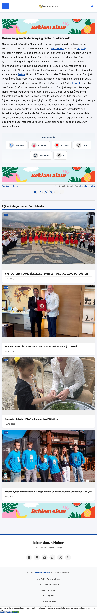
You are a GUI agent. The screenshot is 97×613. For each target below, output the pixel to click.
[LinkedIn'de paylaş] (51, 192)
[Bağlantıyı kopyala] (62, 192)
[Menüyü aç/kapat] (5, 6)
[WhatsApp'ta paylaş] (46, 192)
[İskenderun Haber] (48, 6)
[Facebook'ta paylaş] (35, 192)
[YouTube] (45, 557)
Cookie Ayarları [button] (6, 612)
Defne (21, 74)
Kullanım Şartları (48, 590)
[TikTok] (52, 557)
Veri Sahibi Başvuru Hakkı (48, 579)
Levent (76, 83)
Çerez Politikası (48, 601)
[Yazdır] (56, 192)
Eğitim (15, 186)
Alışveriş (81, 48)
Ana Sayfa (6, 186)
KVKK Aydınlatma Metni (48, 584)
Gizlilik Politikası (48, 596)
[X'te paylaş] (40, 192)
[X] (60, 557)
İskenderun (57, 48)
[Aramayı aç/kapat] (92, 6)
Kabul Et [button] (15, 612)
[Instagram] (37, 557)
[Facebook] (29, 557)
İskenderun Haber (87, 186)
